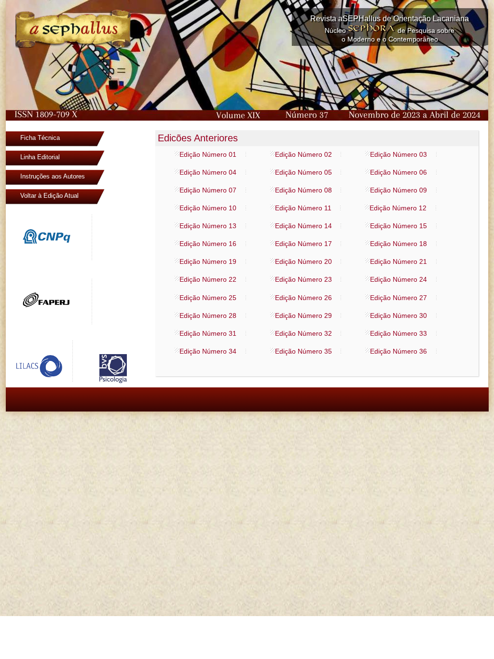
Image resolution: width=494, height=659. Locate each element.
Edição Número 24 (398, 279)
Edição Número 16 (207, 243)
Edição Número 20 (303, 261)
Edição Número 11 (303, 208)
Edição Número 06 (398, 172)
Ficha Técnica (40, 137)
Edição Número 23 (303, 279)
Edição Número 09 (398, 190)
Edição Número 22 (207, 279)
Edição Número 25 (207, 297)
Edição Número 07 (207, 190)
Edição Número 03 (398, 154)
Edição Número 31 (207, 333)
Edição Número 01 (207, 154)
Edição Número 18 (398, 243)
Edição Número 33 (398, 333)
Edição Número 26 (303, 297)
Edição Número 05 (303, 172)
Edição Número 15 (398, 225)
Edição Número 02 (303, 154)
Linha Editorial (40, 157)
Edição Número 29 (303, 315)
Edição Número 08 (303, 190)
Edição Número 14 (303, 225)
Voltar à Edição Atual (49, 195)
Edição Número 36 (398, 351)
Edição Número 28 (207, 315)
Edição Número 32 (303, 333)
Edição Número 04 (207, 172)
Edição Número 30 (398, 315)
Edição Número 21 (398, 261)
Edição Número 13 (207, 225)
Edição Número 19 (207, 261)
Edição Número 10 (207, 208)
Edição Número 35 (303, 351)
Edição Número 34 (207, 351)
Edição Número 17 (303, 243)
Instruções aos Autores (52, 176)
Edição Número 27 (398, 297)
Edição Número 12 (398, 208)
